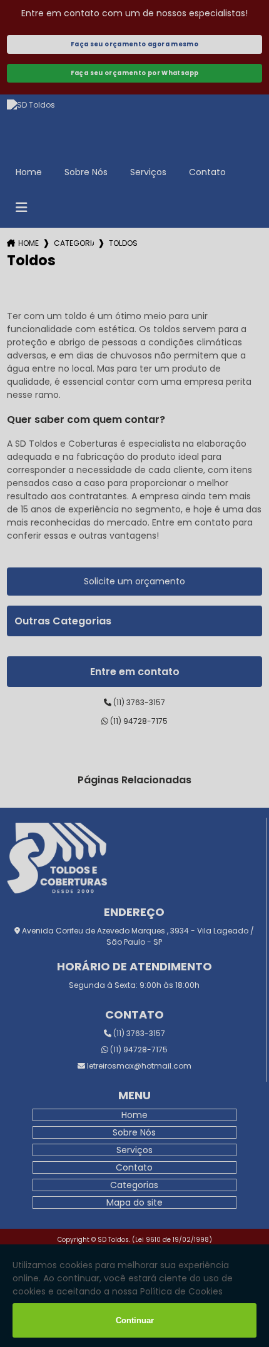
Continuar (135, 1320)
